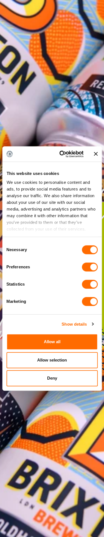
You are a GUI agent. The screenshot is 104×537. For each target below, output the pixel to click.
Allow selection (52, 360)
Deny (52, 378)
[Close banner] (96, 154)
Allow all (52, 341)
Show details (74, 324)
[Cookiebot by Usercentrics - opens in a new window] (61, 154)
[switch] (90, 267)
